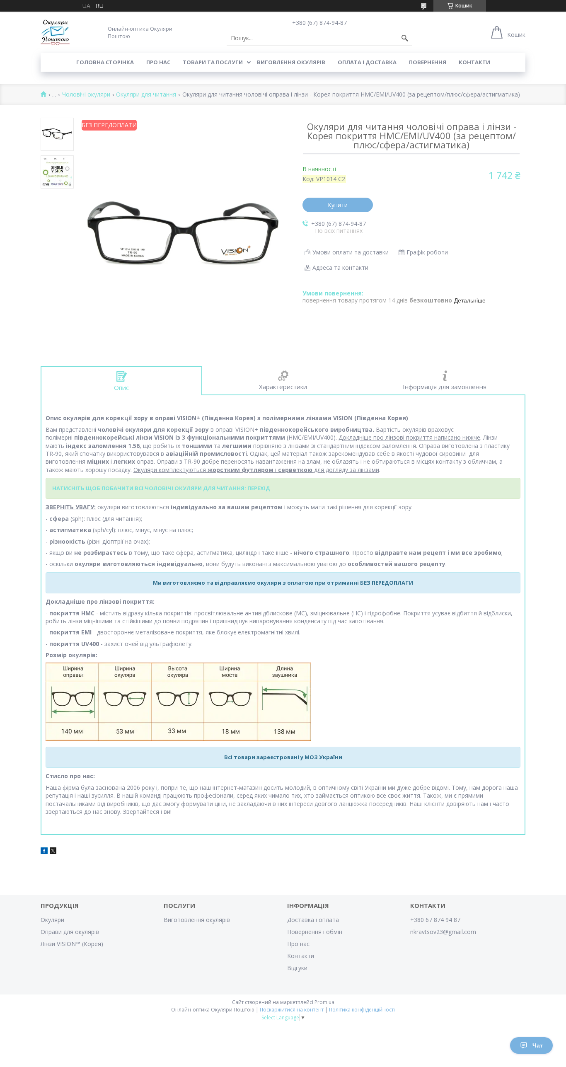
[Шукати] (405, 38)
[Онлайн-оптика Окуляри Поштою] (55, 32)
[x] (53, 852)
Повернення (427, 62)
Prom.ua (324, 1002)
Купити (338, 205)
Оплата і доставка (367, 62)
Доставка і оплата (313, 920)
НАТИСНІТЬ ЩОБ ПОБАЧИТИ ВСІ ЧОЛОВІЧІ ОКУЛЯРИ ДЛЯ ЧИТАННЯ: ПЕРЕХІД (161, 488)
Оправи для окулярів (70, 932)
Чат (537, 1045)
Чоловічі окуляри (86, 94)
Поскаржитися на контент (292, 1009)
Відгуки (297, 968)
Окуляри (52, 920)
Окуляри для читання (146, 94)
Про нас (158, 62)
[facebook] (44, 852)
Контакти (474, 62)
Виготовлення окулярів (197, 920)
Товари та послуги (213, 62)
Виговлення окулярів (291, 62)
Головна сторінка (105, 62)
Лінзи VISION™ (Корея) (72, 944)
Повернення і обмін (314, 932)
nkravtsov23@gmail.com (443, 932)
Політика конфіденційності (362, 1009)
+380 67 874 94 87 (435, 920)
